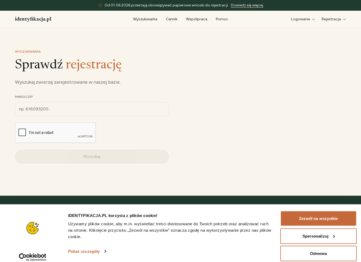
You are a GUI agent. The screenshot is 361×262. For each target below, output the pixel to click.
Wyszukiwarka (145, 19)
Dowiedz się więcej (247, 5)
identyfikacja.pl (33, 19)
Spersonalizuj (315, 230)
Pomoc (222, 19)
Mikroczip (24, 97)
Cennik (171, 19)
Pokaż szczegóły (84, 245)
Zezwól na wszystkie (318, 212)
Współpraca (196, 19)
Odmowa (318, 247)
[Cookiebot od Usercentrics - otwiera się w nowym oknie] (32, 252)
